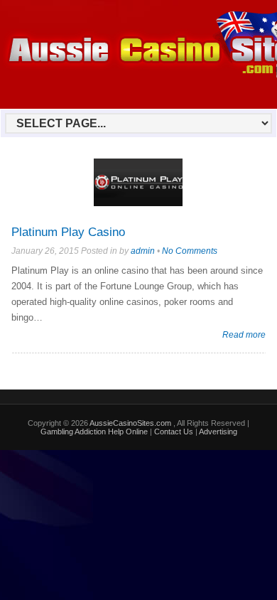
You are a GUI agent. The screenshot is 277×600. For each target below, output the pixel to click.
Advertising (218, 431)
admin (143, 251)
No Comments (189, 251)
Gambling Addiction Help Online (94, 431)
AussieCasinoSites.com (131, 423)
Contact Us (173, 431)
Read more (244, 334)
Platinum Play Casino (68, 232)
